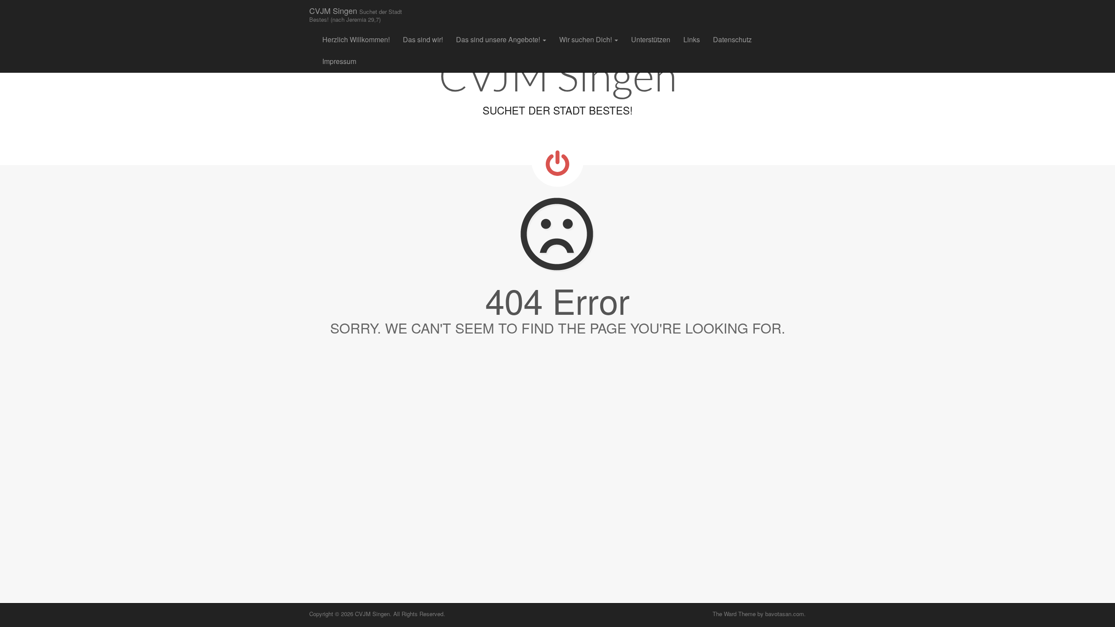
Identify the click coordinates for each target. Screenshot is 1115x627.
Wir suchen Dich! (586, 39)
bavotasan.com (784, 614)
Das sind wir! (423, 39)
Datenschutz (732, 39)
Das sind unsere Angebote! (499, 39)
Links (691, 39)
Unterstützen (650, 39)
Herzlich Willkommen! (356, 39)
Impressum (339, 61)
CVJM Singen (355, 14)
